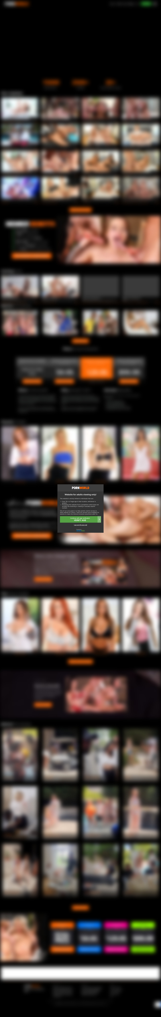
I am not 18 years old (80, 525)
